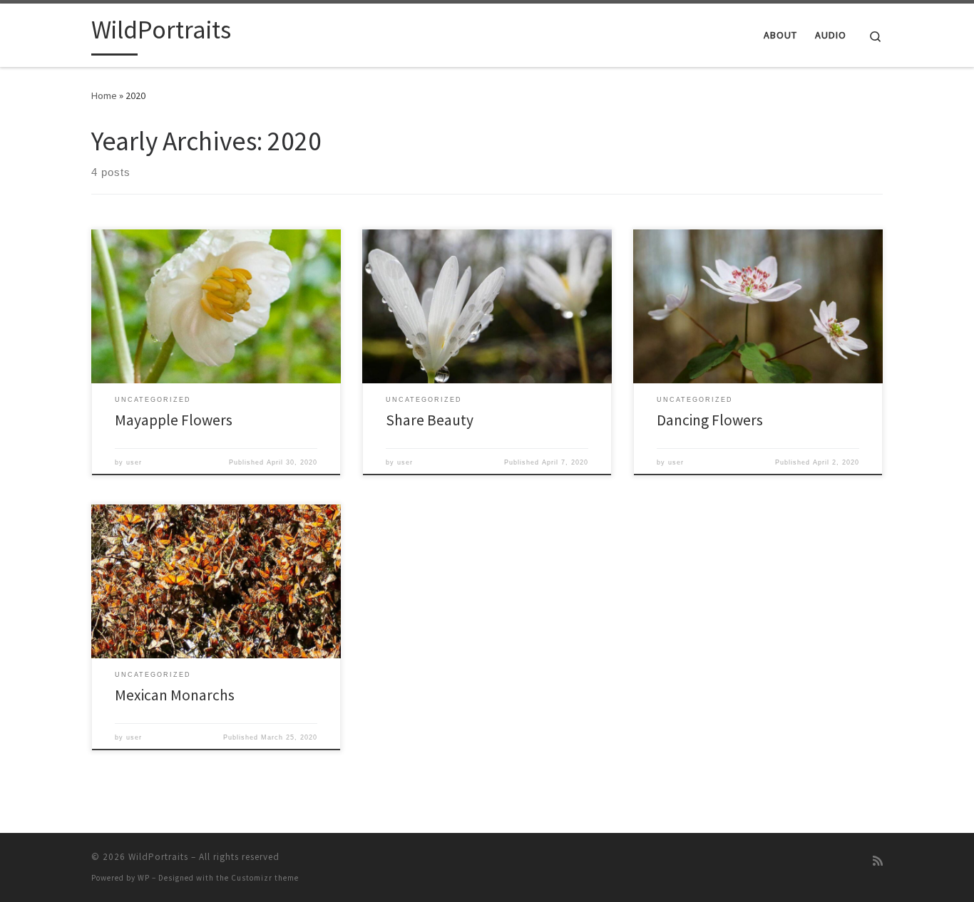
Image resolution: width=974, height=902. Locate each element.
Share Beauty (429, 420)
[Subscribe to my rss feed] (878, 861)
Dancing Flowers (710, 420)
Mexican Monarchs (175, 695)
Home (104, 95)
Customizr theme (265, 878)
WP (144, 878)
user (134, 462)
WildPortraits (158, 857)
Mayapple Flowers (173, 420)
